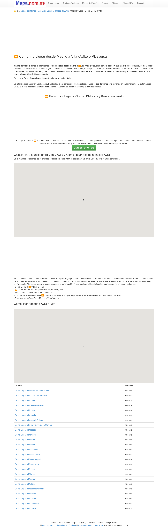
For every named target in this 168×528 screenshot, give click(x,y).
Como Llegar (53, 3)
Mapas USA (128, 3)
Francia (105, 3)
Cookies (72, 525)
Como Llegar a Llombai (25, 400)
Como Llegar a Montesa (25, 508)
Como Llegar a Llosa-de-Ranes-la (30, 405)
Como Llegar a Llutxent (25, 410)
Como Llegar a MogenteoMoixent (29, 488)
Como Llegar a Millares (25, 474)
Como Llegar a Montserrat (26, 498)
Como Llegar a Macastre (25, 429)
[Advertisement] (84, 29)
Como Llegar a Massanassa (27, 464)
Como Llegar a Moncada (25, 493)
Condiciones (47, 525)
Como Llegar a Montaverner (27, 503)
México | (115, 3)
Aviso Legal (62, 525)
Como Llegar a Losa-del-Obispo (29, 420)
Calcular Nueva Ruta (84, 147)
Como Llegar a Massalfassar (27, 454)
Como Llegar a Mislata (25, 483)
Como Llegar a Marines (25, 444)
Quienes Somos (85, 525)
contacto (99, 525)
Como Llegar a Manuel (25, 439)
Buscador (141, 3)
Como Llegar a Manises (25, 434)
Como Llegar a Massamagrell (28, 459)
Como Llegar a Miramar (25, 479)
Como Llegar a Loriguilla (25, 415)
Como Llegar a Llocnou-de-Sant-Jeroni (32, 390)
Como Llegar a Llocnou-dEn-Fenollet (31, 395)
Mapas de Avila (62, 10)
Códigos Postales (71, 3)
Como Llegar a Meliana (25, 469)
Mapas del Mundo (28, 10)
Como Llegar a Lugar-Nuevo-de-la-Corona (33, 424)
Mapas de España (90, 3)
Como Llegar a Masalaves (26, 449)
